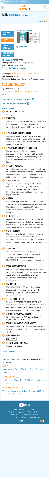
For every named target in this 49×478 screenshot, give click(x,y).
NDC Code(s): (7, 60)
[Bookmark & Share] (43, 421)
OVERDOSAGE (10, 248)
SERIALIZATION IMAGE (13, 335)
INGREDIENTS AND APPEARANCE (17, 342)
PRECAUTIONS (10, 216)
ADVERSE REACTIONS (13, 231)
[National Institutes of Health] (3, 2)
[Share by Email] (41, 421)
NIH (9, 417)
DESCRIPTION (10, 118)
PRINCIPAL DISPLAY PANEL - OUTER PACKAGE (21, 323)
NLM (16, 417)
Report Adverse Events (11, 369)
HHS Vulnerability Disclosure (30, 414)
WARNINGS (10, 198)
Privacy (30, 412)
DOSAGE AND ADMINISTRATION (16, 266)
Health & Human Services (31, 417)
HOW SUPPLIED (11, 284)
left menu (6, 362)
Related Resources (7, 46)
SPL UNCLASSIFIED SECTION (15, 111)
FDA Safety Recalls (28, 369)
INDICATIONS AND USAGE (14, 165)
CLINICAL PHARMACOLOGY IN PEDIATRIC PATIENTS (22, 148)
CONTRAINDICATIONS (13, 180)
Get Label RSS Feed (36, 391)
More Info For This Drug (8, 54)
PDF (25, 99)
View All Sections (8, 108)
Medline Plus (7, 380)
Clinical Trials (19, 380)
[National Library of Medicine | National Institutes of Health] (24, 405)
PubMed (28, 380)
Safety (5, 40)
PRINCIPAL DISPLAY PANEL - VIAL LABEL (19, 313)
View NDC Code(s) (9, 394)
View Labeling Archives (11, 391)
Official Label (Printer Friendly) (14, 103)
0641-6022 (23, 68)
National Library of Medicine (17, 2)
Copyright (21, 412)
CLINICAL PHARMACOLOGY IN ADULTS (18, 133)
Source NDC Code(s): (10, 68)
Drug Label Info (7, 33)
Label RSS (41, 21)
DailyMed (24, 7)
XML (29, 99)
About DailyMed (19, 409)
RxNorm (25, 391)
